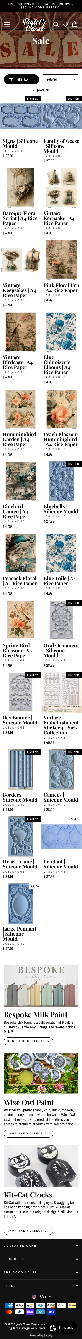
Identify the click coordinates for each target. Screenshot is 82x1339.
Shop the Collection (28, 1231)
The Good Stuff (20, 1272)
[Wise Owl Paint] (41, 1073)
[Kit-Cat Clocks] (41, 1166)
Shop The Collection (28, 1041)
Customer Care (20, 1246)
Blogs (10, 1286)
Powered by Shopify (41, 1335)
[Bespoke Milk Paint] (41, 986)
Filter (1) (21, 79)
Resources (15, 1259)
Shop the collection (28, 1133)
